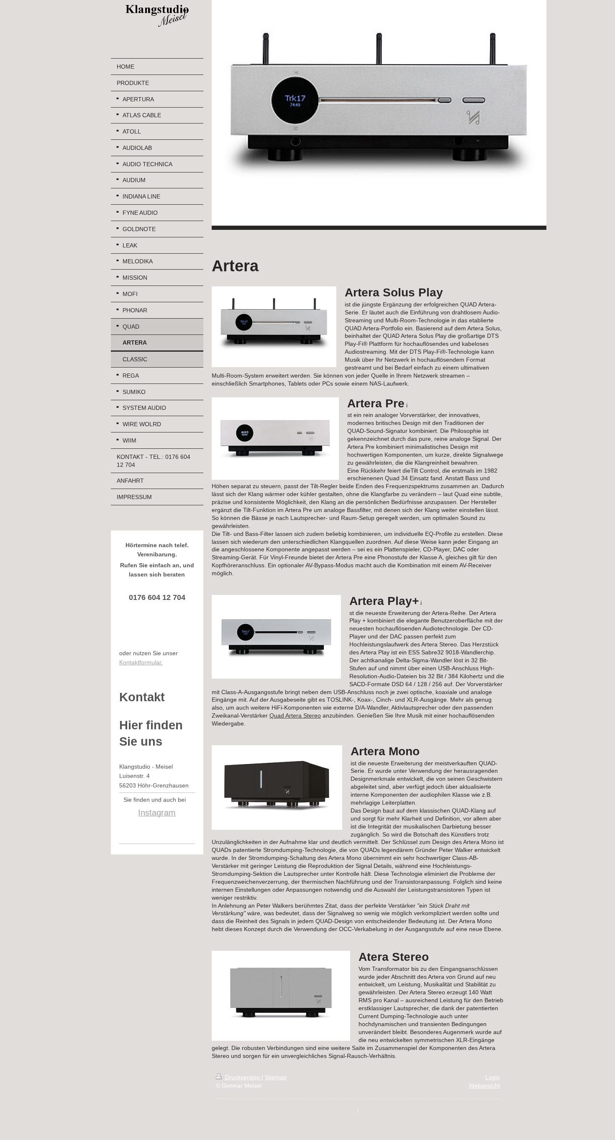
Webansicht (484, 1085)
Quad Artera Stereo (295, 715)
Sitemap (276, 1077)
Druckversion (242, 1077)
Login (492, 1077)
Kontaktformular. (141, 662)
